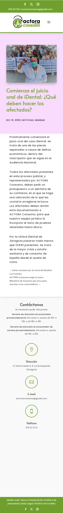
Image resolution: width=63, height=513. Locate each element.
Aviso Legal (27, 503)
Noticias (27, 120)
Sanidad (40, 120)
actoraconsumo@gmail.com (36, 9)
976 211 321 (14, 9)
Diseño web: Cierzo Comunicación (25, 500)
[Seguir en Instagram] (38, 4)
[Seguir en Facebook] (25, 4)
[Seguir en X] (31, 4)
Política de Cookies (45, 503)
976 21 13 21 (32, 427)
